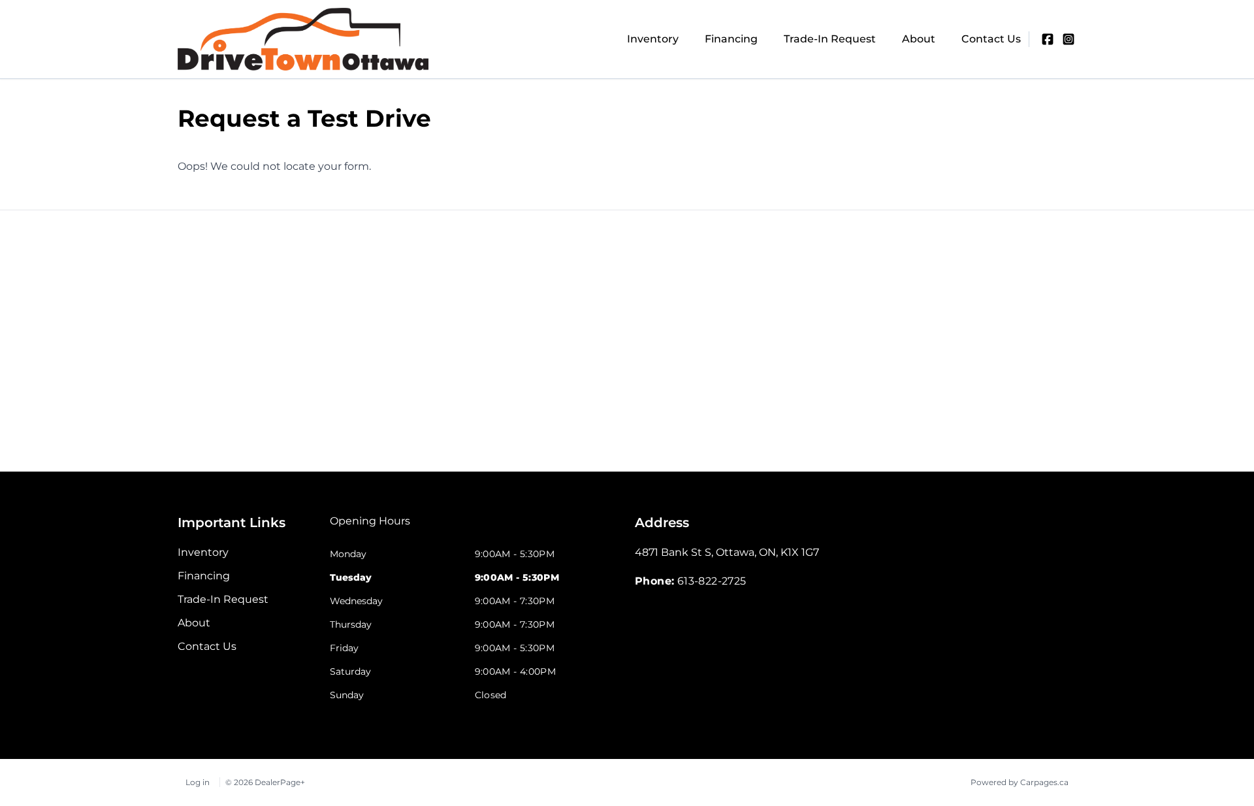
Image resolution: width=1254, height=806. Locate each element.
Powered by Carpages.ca (1020, 782)
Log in (197, 782)
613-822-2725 (712, 581)
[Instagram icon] (1068, 39)
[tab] (370, 527)
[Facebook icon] (1047, 39)
